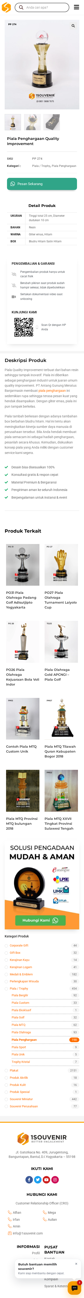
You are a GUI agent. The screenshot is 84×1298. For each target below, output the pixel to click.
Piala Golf (18, 1017)
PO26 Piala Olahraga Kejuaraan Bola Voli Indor (22, 677)
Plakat (14, 1070)
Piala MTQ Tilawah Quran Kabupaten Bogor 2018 (60, 751)
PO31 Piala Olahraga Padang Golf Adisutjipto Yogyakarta (21, 600)
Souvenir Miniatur (21, 1099)
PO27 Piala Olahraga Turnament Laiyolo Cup (61, 600)
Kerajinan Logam (21, 967)
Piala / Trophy (41, 166)
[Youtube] (46, 1179)
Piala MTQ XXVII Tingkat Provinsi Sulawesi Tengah (59, 824)
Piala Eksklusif (21, 1010)
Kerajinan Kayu (19, 960)
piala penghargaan (52, 390)
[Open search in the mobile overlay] (42, 7)
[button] (73, 26)
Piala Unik (18, 1054)
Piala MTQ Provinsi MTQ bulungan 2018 (22, 824)
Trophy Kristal (21, 1062)
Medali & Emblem (21, 974)
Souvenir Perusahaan (24, 1106)
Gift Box (15, 952)
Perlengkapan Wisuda (24, 981)
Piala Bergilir (20, 995)
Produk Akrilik (19, 1077)
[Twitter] (38, 1179)
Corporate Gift (19, 945)
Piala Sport (19, 1047)
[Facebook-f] (29, 1179)
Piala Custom (20, 1002)
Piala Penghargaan (64, 166)
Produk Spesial (20, 1092)
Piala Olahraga (21, 1032)
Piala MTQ (18, 1025)
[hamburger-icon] (76, 7)
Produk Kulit (18, 1085)
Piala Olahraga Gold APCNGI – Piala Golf (57, 675)
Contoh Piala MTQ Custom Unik (21, 749)
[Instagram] (55, 1179)
